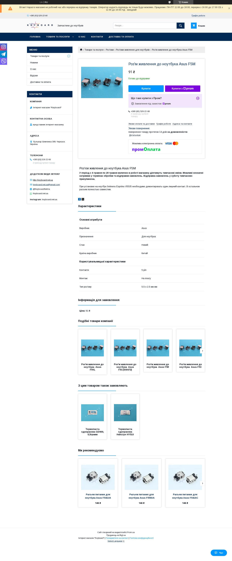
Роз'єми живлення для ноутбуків (133, 50)
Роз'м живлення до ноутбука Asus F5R (158, 365)
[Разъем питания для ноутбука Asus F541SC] (185, 474)
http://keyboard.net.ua (43, 180)
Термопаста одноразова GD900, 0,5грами (92, 432)
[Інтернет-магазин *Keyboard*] (40, 28)
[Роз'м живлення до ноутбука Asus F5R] (158, 345)
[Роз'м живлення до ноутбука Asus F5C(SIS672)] (125, 345)
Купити (146, 88)
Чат (221, 553)
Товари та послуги (58, 37)
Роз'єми (110, 50)
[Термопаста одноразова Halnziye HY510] (125, 410)
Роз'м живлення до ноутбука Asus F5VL (92, 367)
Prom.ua (131, 532)
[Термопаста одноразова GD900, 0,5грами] (92, 410)
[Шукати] (180, 26)
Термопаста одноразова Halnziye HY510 (125, 432)
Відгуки (34, 75)
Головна (35, 37)
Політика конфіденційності (142, 538)
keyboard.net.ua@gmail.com (46, 184)
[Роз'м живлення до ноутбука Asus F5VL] (92, 345)
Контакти (97, 37)
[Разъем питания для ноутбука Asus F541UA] (98, 474)
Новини (34, 62)
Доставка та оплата (121, 37)
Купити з (177, 88)
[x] (83, 199)
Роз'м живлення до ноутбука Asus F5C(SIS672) (125, 367)
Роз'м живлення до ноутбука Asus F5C (190, 365)
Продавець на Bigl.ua (116, 535)
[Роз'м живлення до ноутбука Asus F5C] (190, 345)
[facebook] (79, 199)
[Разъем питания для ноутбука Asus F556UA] (141, 474)
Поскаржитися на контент (117, 538)
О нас (81, 37)
